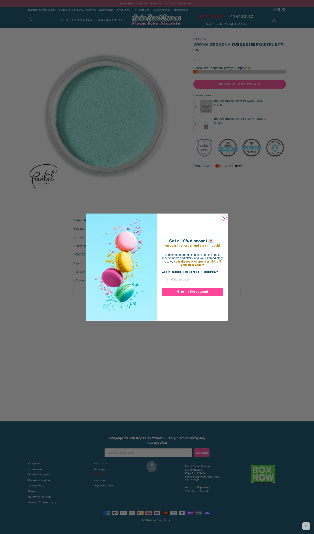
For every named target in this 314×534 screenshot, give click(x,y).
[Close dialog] (223, 217)
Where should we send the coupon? (190, 272)
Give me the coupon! (192, 291)
